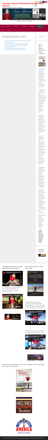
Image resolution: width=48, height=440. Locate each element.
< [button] (4, 14)
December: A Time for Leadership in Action (15, 49)
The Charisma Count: (10, 46)
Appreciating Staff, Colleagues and (15, 48)
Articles (39, 26)
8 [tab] (26, 21)
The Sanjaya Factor (9, 42)
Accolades (24, 26)
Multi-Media (31, 26)
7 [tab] (25, 21)
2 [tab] (18, 21)
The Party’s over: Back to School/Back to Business (16, 45)
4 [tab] (21, 21)
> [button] (44, 14)
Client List (16, 26)
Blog (8, 30)
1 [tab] (17, 21)
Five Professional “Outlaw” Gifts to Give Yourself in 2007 (18, 40)
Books (2, 30)
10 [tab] (29, 21)
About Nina (8, 26)
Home (2, 26)
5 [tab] (22, 21)
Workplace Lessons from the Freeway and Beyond (16, 43)
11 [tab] (30, 21)
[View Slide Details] (24, 14)
